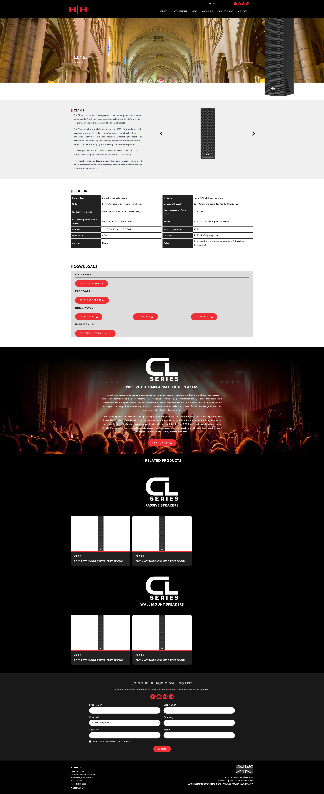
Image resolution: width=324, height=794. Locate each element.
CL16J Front (88, 317)
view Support (161, 443)
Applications (180, 11)
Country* (94, 730)
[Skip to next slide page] (254, 133)
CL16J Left (144, 317)
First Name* (95, 705)
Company (169, 717)
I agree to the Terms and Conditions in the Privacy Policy (112, 741)
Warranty (247, 784)
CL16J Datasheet (90, 283)
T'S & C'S (216, 784)
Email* (167, 730)
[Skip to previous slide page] (161, 133)
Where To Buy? (225, 11)
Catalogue (207, 11)
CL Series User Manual (94, 333)
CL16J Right (203, 317)
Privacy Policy (230, 784)
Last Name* (170, 705)
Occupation (95, 717)
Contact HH (244, 11)
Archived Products (199, 784)
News (194, 11)
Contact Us (78, 788)
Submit (162, 749)
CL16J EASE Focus (91, 300)
